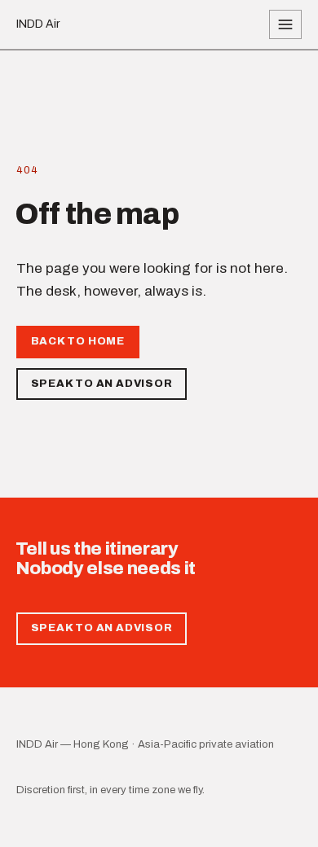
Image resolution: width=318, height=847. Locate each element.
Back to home (78, 341)
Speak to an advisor (102, 383)
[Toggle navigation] (285, 24)
